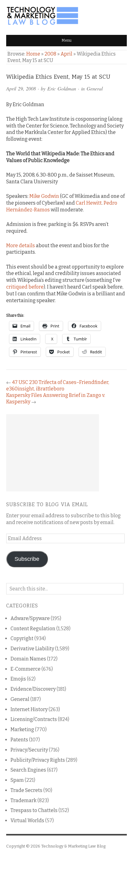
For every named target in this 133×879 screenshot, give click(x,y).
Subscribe (27, 559)
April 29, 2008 (21, 88)
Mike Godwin (44, 196)
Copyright (22, 638)
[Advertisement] (52, 452)
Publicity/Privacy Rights (38, 760)
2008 (50, 54)
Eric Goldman (61, 88)
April (66, 54)
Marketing (22, 729)
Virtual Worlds (27, 820)
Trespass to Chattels (34, 810)
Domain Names (28, 659)
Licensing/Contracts (34, 719)
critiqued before (25, 287)
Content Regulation (33, 628)
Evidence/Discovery (33, 689)
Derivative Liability (32, 649)
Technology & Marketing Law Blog (73, 846)
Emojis (18, 679)
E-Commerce (26, 669)
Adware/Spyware (30, 618)
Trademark (23, 800)
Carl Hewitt (89, 203)
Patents (19, 740)
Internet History (29, 709)
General (95, 88)
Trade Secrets (26, 790)
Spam (17, 780)
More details (20, 245)
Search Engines (28, 770)
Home (33, 54)
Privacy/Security (29, 750)
